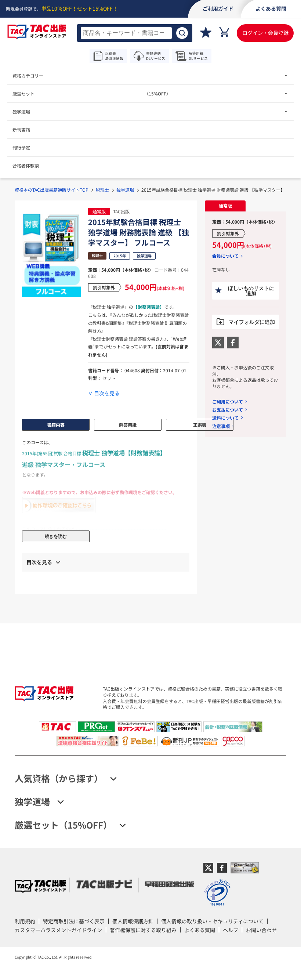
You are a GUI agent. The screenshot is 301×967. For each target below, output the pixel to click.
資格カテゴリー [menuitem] (27, 75)
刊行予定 (21, 147)
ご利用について (227, 401)
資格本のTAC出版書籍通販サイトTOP (51, 189)
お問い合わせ (261, 929)
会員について (225, 256)
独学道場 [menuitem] (21, 111)
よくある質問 (199, 929)
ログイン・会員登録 (265, 32)
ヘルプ (230, 929)
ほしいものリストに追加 (251, 290)
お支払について (227, 409)
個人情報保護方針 (132, 921)
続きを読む (56, 536)
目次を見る (107, 393)
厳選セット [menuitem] (91, 93)
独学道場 (125, 189)
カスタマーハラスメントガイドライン (58, 929)
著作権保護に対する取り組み (143, 929)
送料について (225, 417)
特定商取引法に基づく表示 (74, 921)
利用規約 (25, 921)
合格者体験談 (25, 165)
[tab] (225, 205)
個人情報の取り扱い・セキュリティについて (212, 921)
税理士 (102, 189)
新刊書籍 (21, 129)
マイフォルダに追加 (252, 322)
